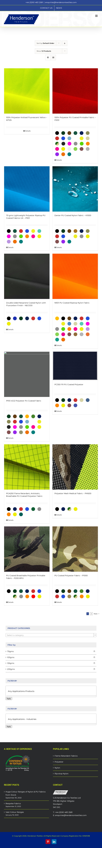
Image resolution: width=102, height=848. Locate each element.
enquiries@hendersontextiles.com (61, 2)
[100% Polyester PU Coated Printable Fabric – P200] (75, 91)
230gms (11, 669)
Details (28, 131)
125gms (10, 663)
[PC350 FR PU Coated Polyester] (75, 366)
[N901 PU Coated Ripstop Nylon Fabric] (75, 276)
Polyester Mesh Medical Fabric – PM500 (72, 493)
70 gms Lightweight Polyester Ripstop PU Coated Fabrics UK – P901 (25, 216)
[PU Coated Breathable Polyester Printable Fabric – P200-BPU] (27, 549)
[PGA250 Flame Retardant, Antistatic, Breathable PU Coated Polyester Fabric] (27, 467)
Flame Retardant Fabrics (66, 756)
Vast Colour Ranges (15, 812)
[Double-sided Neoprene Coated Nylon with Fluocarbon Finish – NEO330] (27, 276)
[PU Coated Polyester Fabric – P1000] (75, 549)
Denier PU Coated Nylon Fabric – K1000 (72, 215)
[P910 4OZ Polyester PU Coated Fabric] (27, 374)
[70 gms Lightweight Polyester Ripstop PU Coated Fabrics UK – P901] (27, 189)
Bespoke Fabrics (13, 803)
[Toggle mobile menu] (96, 15)
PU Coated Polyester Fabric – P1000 (71, 575)
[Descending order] (64, 43)
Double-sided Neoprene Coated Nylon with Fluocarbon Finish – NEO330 (26, 304)
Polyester (59, 762)
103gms (10, 657)
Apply (9, 699)
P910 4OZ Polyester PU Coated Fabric (23, 401)
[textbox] (51, 635)
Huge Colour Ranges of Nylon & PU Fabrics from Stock (26, 793)
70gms (10, 651)
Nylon (57, 768)
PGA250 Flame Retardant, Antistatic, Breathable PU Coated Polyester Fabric (24, 494)
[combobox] (51, 635)
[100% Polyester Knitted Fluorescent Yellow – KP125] (27, 91)
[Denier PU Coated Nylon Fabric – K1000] (75, 189)
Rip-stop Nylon (61, 773)
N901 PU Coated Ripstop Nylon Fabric (72, 303)
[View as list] (53, 57)
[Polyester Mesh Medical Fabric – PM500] (75, 467)
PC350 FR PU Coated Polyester (68, 384)
